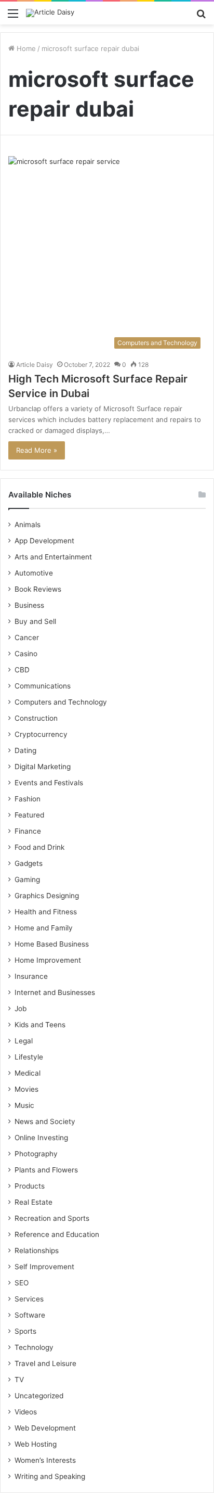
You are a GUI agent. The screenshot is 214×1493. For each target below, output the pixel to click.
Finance (28, 831)
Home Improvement (48, 960)
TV (19, 1379)
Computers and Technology (61, 702)
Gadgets (29, 863)
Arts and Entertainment (53, 557)
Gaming (27, 879)
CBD (22, 670)
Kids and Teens (40, 1024)
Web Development (45, 1428)
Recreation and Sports (52, 1218)
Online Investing (41, 1137)
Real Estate (33, 1202)
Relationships (37, 1250)
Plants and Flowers (46, 1170)
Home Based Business (52, 944)
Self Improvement (44, 1266)
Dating (25, 750)
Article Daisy (34, 364)
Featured (29, 815)
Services (29, 1299)
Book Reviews (38, 589)
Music (24, 1105)
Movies (26, 1089)
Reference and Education (57, 1234)
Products (30, 1186)
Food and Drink (39, 847)
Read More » (36, 450)
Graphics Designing (47, 895)
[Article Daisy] (50, 13)
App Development (44, 541)
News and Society (45, 1121)
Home (25, 48)
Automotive (34, 573)
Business (29, 605)
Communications (43, 686)
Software (30, 1315)
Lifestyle (29, 1057)
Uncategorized (39, 1396)
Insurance (31, 976)
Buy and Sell (35, 621)
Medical (28, 1073)
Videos (26, 1412)
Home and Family (44, 928)
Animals (28, 524)
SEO (22, 1283)
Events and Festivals (49, 783)
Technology (34, 1347)
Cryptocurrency (41, 734)
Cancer (27, 637)
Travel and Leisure (45, 1363)
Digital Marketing (43, 766)
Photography (36, 1154)
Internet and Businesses (55, 992)
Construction (36, 718)
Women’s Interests (45, 1460)
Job (20, 1008)
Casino (26, 653)
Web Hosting (36, 1444)
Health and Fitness (46, 912)
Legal (24, 1041)
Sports (25, 1331)
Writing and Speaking (50, 1476)
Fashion (28, 799)
